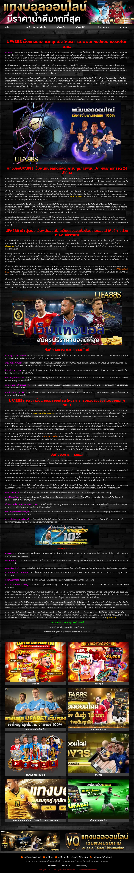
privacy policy (81, 865)
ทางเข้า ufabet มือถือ (35, 27)
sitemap (124, 27)
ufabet (35, 683)
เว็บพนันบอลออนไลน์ (35, 774)
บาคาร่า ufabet (76, 861)
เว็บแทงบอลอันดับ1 (98, 820)
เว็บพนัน (61, 27)
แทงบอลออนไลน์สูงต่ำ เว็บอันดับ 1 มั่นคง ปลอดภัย (35, 820)
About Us (66, 865)
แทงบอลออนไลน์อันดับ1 (35, 729)
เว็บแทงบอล (103, 27)
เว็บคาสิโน (81, 27)
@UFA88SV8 (111, 617)
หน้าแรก (9, 27)
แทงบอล (98, 774)
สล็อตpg (99, 683)
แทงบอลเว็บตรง (98, 729)
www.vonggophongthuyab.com (84, 869)
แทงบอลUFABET (77, 196)
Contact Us (52, 865)
